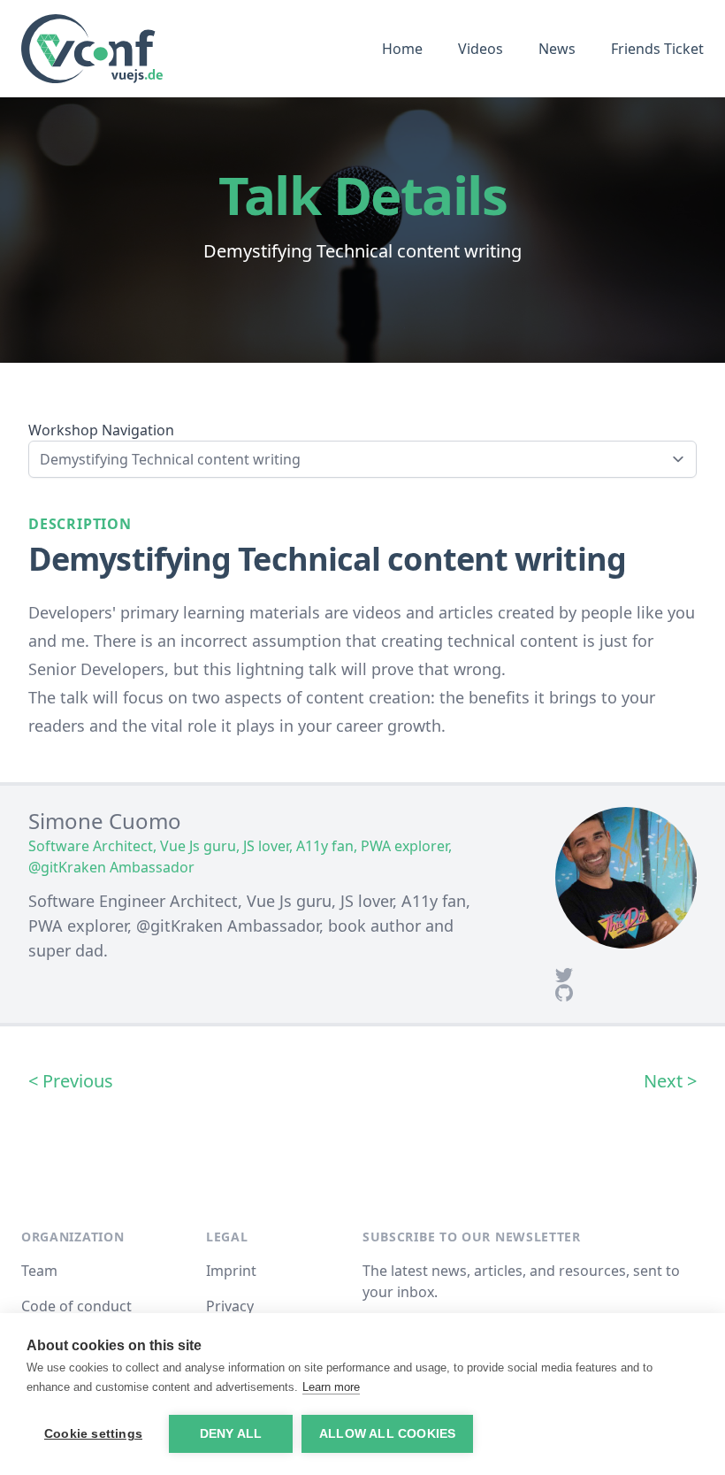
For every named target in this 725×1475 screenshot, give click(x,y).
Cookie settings (93, 1433)
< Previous (70, 1081)
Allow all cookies (387, 1433)
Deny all (231, 1433)
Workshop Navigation (101, 430)
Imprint (231, 1270)
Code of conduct (76, 1306)
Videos (480, 48)
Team (39, 1270)
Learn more (331, 1387)
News (557, 48)
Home (402, 48)
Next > (670, 1081)
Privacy (230, 1306)
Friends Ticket (657, 48)
